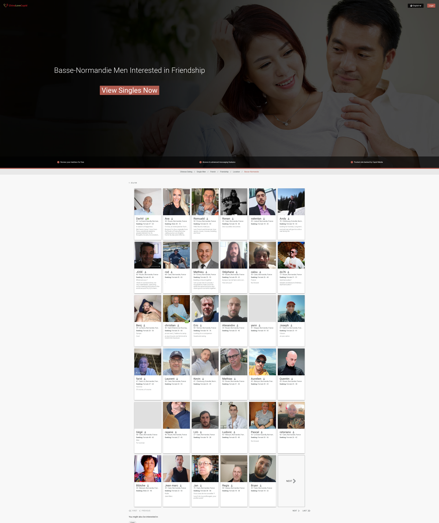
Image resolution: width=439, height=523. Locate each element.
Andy (283, 218)
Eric (196, 325)
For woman (140, 443)
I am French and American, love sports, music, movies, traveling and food (205, 231)
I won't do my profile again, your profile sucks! (205, 497)
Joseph (284, 325)
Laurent (169, 378)
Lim (196, 432)
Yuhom (282, 333)
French (213, 172)
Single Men (201, 172)
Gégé (139, 432)
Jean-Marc (169, 496)
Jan (196, 485)
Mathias (227, 378)
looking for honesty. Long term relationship (291, 227)
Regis (225, 485)
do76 (283, 272)
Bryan (254, 485)
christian (170, 325)
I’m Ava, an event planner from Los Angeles (176, 227)
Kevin (197, 378)
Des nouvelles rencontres (231, 227)
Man (137, 440)
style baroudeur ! (286, 280)
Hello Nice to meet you (202, 227)
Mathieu (199, 272)
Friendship (224, 172)
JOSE (139, 272)
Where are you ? (141, 280)
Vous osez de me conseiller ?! (204, 493)
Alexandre (228, 325)
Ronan (226, 218)
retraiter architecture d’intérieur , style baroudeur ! (291, 284)
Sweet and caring (200, 336)
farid (139, 378)
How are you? (227, 283)
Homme (139, 387)
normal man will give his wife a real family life (290, 230)
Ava (167, 218)
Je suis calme (284, 336)
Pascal (255, 432)
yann (254, 325)
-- (165, 280)
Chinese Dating (186, 172)
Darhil (139, 218)
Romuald (199, 218)
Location (236, 172)
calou (254, 272)
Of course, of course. (143, 389)
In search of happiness (144, 227)
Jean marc (171, 485)
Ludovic (227, 432)
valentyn (256, 218)
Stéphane (228, 272)
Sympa (138, 333)
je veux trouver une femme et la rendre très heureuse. (176, 337)
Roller (167, 493)
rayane (169, 432)
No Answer (255, 283)
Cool (138, 336)
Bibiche (140, 485)
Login (431, 6)
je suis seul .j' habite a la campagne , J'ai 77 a (176, 333)
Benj (139, 325)
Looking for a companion (203, 333)
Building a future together (202, 280)
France (253, 280)
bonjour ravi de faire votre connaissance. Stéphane (233, 280)
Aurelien (256, 378)
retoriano (285, 432)
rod (167, 272)
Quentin (284, 378)
